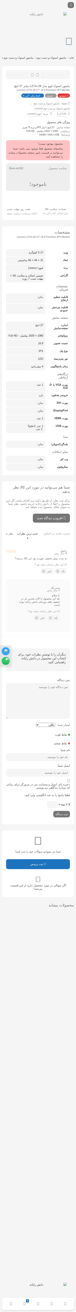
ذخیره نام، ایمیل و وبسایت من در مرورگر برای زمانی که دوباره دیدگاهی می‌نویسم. (38, 786)
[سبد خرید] (69, 41)
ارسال (37, 74)
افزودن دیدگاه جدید (49, 518)
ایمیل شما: (63, 765)
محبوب (43, 74)
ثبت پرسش (37, 864)
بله (61, 571)
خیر (47, 571)
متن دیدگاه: (63, 680)
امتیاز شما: (63, 724)
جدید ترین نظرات (27, 533)
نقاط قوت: (60, 734)
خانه (71, 57)
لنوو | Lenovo (34, 113)
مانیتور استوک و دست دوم (51, 57)
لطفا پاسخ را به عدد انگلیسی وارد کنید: (47, 795)
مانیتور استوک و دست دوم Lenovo (52, 108)
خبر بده (32, 74)
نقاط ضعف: (60, 743)
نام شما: (65, 750)
